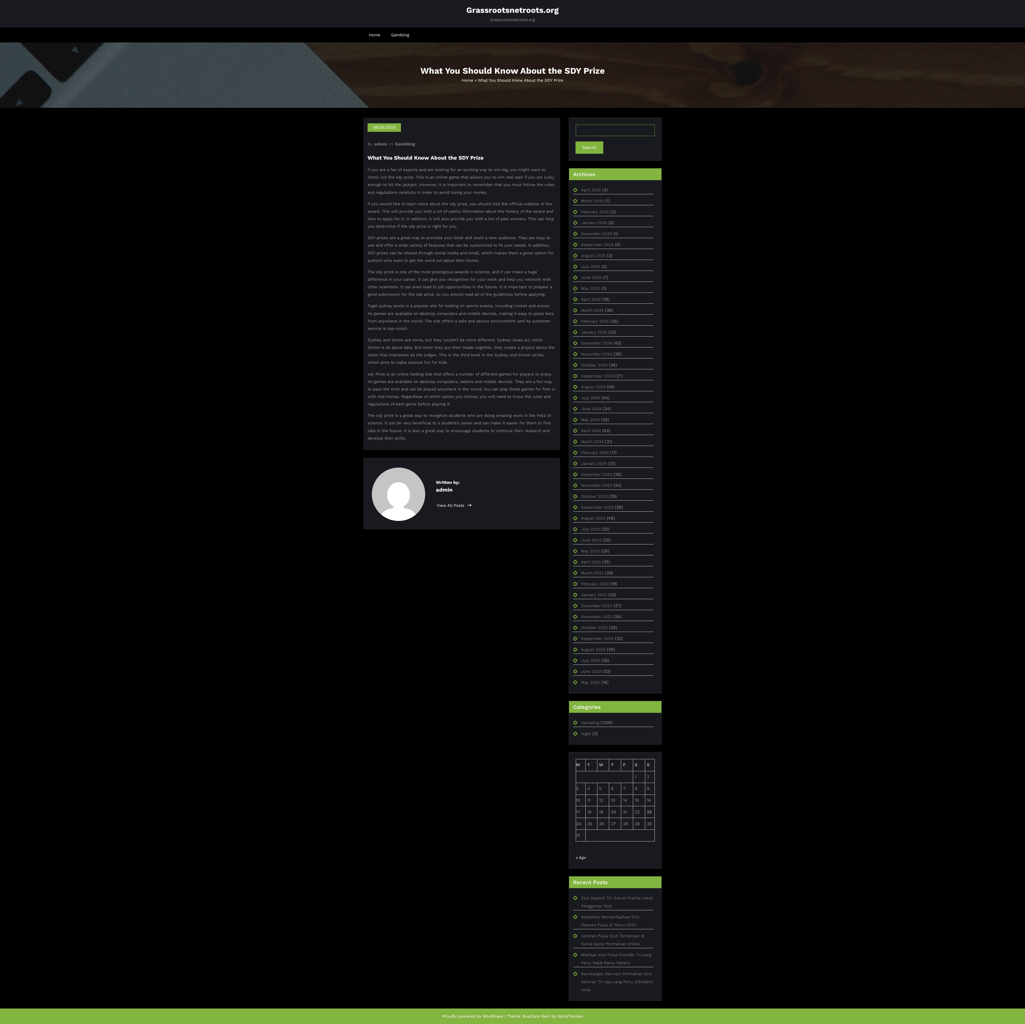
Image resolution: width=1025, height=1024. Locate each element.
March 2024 (592, 441)
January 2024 (594, 463)
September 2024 (597, 376)
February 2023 (595, 584)
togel (586, 733)
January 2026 (594, 222)
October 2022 (594, 627)
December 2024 (596, 343)
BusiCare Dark (536, 1016)
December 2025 (596, 233)
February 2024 (595, 452)
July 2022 (590, 660)
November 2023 (596, 485)
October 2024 (594, 365)
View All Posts (451, 505)
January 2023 (594, 594)
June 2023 (591, 540)
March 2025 (592, 310)
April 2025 (591, 299)
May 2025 (590, 288)
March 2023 (592, 573)
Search (589, 147)
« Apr (581, 857)
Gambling (400, 35)
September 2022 (597, 638)
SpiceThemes (570, 1016)
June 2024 (591, 408)
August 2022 (593, 649)
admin (380, 144)
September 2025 (597, 244)
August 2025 (593, 255)
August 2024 (593, 387)
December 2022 (596, 605)
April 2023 (591, 562)
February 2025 (595, 321)
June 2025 (591, 277)
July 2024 (590, 398)
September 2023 (597, 507)
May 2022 (590, 682)
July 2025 (590, 266)
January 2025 (594, 332)
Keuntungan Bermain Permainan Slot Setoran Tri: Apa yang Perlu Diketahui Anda (617, 981)
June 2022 (591, 671)
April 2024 (591, 430)
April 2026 (591, 190)
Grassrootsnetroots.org (512, 10)
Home (374, 35)
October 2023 (594, 496)
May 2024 (590, 419)
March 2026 (592, 201)
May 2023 (590, 551)
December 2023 (596, 474)
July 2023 (590, 529)
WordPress (493, 1016)
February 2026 (595, 211)
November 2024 (596, 354)
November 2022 (596, 616)
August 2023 (593, 518)
